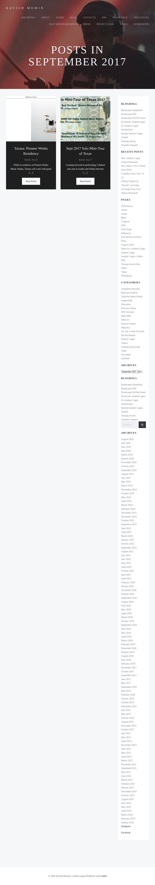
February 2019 (128, 644)
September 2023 (129, 524)
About (45, 17)
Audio (60, 17)
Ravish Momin (128, 335)
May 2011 (126, 772)
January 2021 (127, 586)
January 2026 (127, 458)
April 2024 (126, 501)
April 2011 (126, 776)
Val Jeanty (126, 354)
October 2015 (127, 702)
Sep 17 (89, 160)
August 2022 (127, 551)
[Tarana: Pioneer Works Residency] (31, 118)
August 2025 (127, 474)
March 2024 (127, 505)
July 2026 (125, 443)
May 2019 (126, 632)
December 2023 (128, 512)
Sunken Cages (128, 252)
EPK (104, 17)
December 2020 (128, 590)
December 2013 (128, 725)
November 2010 (129, 791)
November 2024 (129, 489)
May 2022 (126, 563)
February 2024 (128, 509)
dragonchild (126, 300)
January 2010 (127, 822)
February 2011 (128, 783)
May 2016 (126, 691)
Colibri (103, 876)
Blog (73, 17)
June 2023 (126, 528)
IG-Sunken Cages (129, 125)
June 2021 (126, 574)
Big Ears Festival (129, 292)
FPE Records (127, 312)
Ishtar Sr (125, 319)
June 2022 (126, 559)
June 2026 (126, 447)
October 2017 (127, 671)
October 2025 (127, 466)
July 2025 (125, 478)
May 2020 (126, 609)
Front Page (120, 17)
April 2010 (126, 811)
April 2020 (126, 613)
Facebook (125, 832)
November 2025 (129, 462)
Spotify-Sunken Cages (132, 133)
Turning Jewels (128, 141)
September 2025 (129, 470)
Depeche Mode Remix (132, 296)
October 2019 (127, 621)
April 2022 (126, 567)
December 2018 (128, 648)
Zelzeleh (125, 358)
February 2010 (128, 818)
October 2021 (127, 570)
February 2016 (128, 694)
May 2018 (126, 660)
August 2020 (127, 601)
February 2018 (128, 663)
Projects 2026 (105, 24)
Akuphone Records (130, 289)
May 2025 (126, 481)
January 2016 (127, 698)
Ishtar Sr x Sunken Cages (133, 248)
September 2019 (129, 625)
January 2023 (127, 539)
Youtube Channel (129, 145)
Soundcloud (127, 129)
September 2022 (129, 547)
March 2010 (127, 814)
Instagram (125, 826)
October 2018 (127, 652)
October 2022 (127, 543)
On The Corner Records (132, 331)
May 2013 (126, 737)
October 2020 (127, 594)
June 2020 (126, 605)
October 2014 (127, 718)
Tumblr (124, 137)
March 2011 (127, 780)
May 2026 (126, 451)
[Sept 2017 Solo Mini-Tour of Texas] (85, 118)
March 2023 (127, 536)
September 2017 (129, 675)
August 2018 (127, 656)
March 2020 (127, 617)
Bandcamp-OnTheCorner (133, 118)
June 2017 (126, 679)
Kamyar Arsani (128, 323)
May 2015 (126, 714)
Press (87, 24)
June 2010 (126, 803)
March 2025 (127, 485)
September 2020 (129, 598)
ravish (27, 160)
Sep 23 (35, 160)
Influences (141, 17)
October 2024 (127, 493)
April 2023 (126, 532)
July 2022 (125, 555)
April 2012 (126, 756)
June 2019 (126, 629)
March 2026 (127, 454)
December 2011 (128, 764)
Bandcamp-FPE (128, 114)
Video (124, 24)
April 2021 (126, 578)
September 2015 (129, 706)
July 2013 (125, 733)
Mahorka (125, 327)
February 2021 (128, 582)
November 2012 (129, 745)
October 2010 (127, 795)
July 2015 (125, 710)
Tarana (124, 343)
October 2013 (127, 729)
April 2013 (126, 741)
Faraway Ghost (128, 308)
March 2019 (127, 640)
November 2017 (129, 667)
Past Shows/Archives (63, 24)
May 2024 (126, 497)
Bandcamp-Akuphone (131, 110)
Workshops (141, 24)
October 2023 (127, 520)
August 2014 (127, 721)
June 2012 (126, 749)
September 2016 (129, 687)
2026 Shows (28, 17)
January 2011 (127, 787)
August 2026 (127, 439)
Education (126, 304)
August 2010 (127, 799)
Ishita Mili (126, 316)
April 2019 (126, 636)
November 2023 (129, 516)
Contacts (89, 17)
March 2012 (127, 760)
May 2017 (126, 683)
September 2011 (129, 768)
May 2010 (126, 807)
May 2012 (126, 752)
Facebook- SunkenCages (133, 122)
